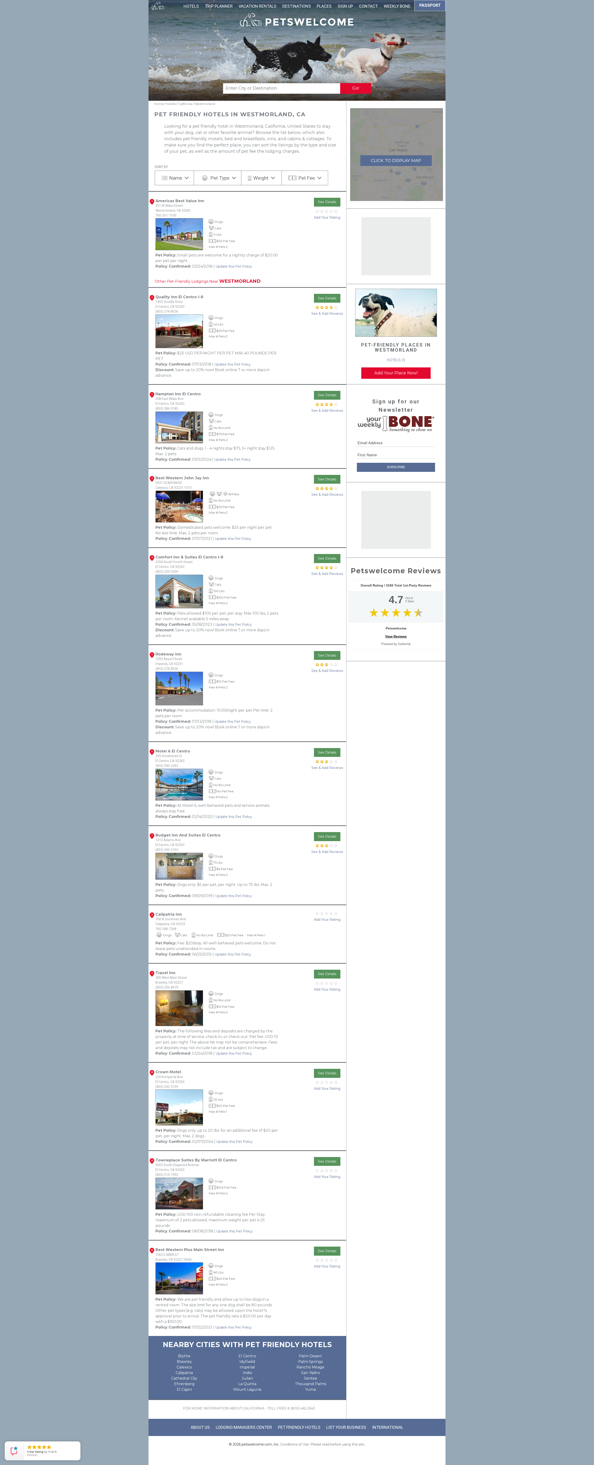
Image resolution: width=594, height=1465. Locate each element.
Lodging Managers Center (244, 1427)
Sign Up (345, 6)
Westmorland (204, 104)
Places (324, 6)
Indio (247, 1373)
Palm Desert (310, 1356)
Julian (247, 1378)
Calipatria (184, 1373)
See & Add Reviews (327, 313)
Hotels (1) (396, 360)
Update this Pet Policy (234, 266)
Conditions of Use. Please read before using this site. (322, 1444)
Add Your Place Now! (396, 373)
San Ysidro (310, 1373)
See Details (327, 202)
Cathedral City (184, 1378)
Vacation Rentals (257, 6)
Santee (310, 1378)
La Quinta (247, 1384)
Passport (430, 5)
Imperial (247, 1367)
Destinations (296, 6)
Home (159, 104)
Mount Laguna (247, 1389)
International (387, 1427)
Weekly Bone (397, 6)
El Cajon (184, 1389)
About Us (200, 1427)
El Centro (247, 1356)
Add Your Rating (327, 217)
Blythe (184, 1356)
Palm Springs (310, 1361)
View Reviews (396, 636)
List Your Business (346, 1427)
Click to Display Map (396, 160)
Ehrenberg (184, 1384)
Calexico (184, 1367)
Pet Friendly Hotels (299, 1427)
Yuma (310, 1389)
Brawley (184, 1361)
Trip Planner (219, 6)
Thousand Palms (310, 1384)
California (185, 104)
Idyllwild (247, 1361)
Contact (368, 6)
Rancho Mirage (310, 1367)
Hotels (191, 6)
